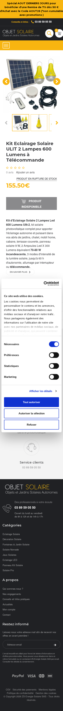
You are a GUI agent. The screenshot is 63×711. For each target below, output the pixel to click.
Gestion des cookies (46, 693)
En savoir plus (18, 271)
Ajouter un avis (25, 172)
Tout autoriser (31, 401)
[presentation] (6, 81)
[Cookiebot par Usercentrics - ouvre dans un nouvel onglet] (44, 283)
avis (9, 172)
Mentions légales (47, 689)
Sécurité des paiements (25, 689)
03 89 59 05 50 (43, 22)
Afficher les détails (40, 391)
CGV (8, 689)
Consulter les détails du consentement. (18, 661)
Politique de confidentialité (20, 693)
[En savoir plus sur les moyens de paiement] (18, 675)
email (56, 659)
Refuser (31, 424)
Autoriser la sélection (32, 413)
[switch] (54, 355)
